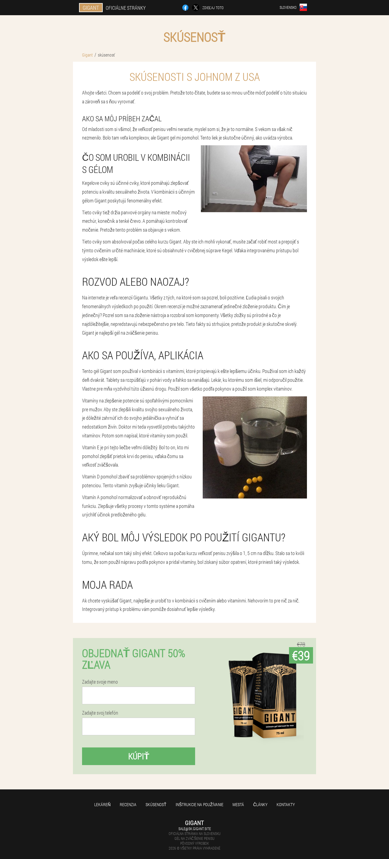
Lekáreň (102, 804)
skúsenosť (156, 804)
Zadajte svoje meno (100, 681)
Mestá (238, 804)
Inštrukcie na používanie (199, 804)
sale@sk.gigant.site (194, 828)
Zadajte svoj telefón (100, 712)
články (260, 804)
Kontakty (286, 804)
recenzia (128, 804)
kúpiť (138, 756)
